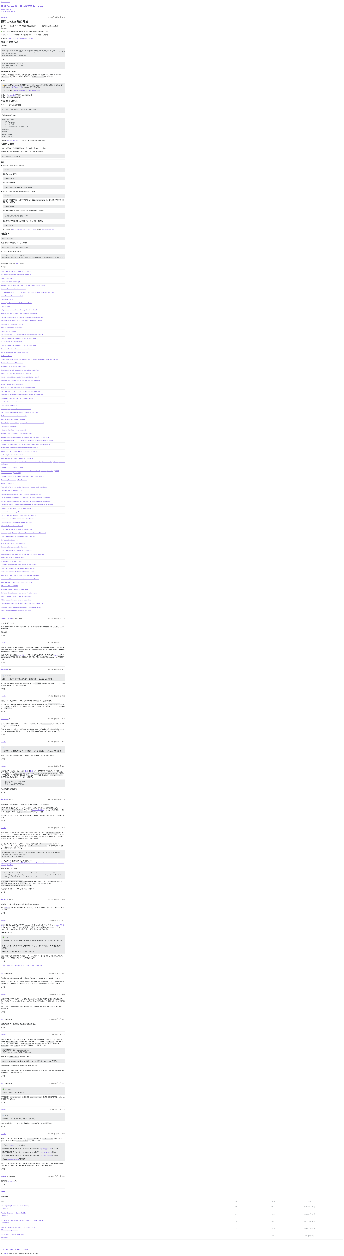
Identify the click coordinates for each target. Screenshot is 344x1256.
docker (2, 11)
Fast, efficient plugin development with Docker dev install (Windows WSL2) (22, 334)
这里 (26, 771)
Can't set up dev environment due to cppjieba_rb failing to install (19, 564)
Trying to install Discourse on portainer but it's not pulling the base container (22, 476)
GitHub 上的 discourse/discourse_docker (24, 229)
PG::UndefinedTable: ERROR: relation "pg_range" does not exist (19, 412)
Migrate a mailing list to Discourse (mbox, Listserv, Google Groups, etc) (21, 965)
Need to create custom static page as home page (14, 352)
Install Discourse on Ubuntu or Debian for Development (17, 458)
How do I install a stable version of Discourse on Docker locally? (19, 338)
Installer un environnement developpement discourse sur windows (19, 451)
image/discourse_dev (48, 229)
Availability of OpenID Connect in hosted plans (14, 589)
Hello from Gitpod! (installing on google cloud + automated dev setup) (21, 607)
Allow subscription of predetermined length (13, 419)
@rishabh (7, 908)
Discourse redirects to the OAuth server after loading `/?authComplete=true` (22, 603)
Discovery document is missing (10, 426)
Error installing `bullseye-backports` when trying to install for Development (22, 394)
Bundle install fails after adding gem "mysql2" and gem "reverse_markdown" (23, 554)
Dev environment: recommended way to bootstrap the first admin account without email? (26, 497)
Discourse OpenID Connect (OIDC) (11, 490)
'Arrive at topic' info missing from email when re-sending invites (19, 515)
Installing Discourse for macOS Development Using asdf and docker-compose (23, 285)
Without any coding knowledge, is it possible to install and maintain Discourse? (23, 533)
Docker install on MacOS (8, 278)
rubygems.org (11, 1181)
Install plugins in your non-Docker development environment (18, 387)
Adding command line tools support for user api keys (16, 596)
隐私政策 (25, 1249)
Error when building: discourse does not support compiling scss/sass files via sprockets (25, 444)
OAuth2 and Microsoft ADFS (9, 586)
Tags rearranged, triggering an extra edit (12, 467)
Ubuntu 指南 (21, 655)
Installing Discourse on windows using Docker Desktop (17, 433)
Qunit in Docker (5, 306)
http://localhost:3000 (12, 140)
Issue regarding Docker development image (15, 1206)
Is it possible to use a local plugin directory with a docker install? (19, 310)
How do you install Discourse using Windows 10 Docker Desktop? (20, 377)
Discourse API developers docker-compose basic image (16, 522)
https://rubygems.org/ (13, 1145)
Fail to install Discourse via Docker (12, 1235)
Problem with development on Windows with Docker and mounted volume (22, 317)
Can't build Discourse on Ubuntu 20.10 (12, 363)
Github (56, 655)
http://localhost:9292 (38, 810)
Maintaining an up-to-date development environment (16, 409)
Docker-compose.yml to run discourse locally (14, 416)
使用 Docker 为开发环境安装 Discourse (22, 6)
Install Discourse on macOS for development (27, 90)
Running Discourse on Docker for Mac (13, 1213)
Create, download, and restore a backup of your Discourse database (20, 370)
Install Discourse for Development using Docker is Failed (17, 582)
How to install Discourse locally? (10, 281)
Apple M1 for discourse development (11, 327)
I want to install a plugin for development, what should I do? (18, 536)
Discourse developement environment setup (13, 289)
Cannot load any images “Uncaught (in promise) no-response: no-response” (22, 423)
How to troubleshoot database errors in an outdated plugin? (17, 519)
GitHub (16, 263)
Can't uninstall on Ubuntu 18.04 (10, 540)
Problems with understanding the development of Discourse (18, 349)
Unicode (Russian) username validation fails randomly (16, 303)
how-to (13, 11)
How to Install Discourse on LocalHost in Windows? (16, 610)
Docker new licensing (7, 356)
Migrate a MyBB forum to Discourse (11, 402)
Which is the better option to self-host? (12, 526)
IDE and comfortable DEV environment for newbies (16, 274)
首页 (2, 1249)
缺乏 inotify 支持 (17, 87)
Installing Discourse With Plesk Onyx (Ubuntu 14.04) (18, 1227)
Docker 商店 (12, 95)
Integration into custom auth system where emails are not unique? (19, 447)
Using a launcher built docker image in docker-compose (16, 271)
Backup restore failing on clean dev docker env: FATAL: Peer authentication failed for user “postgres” (29, 359)
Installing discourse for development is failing (14, 366)
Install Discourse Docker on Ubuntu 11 (12, 296)
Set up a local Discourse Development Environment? (16, 373)
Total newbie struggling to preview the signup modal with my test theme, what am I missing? (27, 504)
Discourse (5, 1253)
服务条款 (18, 1249)
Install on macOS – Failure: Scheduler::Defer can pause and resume (20, 575)
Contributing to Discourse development (12, 455)
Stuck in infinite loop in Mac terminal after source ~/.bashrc (17, 572)
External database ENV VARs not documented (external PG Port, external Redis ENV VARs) (27, 292)
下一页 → (4, 1191)
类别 (7, 1249)
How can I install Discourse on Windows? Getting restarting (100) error (21, 494)
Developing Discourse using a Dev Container (20, 38)
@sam (3, 925)
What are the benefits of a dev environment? (13, 430)
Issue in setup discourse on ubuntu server (12, 557)
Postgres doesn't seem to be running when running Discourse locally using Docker (24, 487)
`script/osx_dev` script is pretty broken (11, 561)
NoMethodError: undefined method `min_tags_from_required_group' (20, 380)
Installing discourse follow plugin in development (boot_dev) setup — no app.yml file (25, 437)
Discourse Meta (5, 2)
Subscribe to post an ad (7, 483)
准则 (11, 1249)
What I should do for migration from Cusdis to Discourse (17, 398)
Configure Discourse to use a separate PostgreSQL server (17, 508)
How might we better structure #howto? (12, 324)
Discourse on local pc (7, 299)
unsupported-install (13, 1230)
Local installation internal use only (10, 405)
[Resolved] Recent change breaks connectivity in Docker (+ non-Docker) (21, 320)
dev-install (7, 11)
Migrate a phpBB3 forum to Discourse (12, 384)
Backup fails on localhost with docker (11, 341)
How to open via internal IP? (9, 331)
